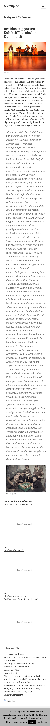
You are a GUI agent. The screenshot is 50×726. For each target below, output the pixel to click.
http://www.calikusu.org (15, 596)
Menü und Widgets (43, 8)
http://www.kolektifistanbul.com (19, 504)
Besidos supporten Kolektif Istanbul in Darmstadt (20, 32)
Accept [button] (32, 722)
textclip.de (11, 6)
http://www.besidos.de (14, 550)
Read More (42, 722)
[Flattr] (25, 701)
